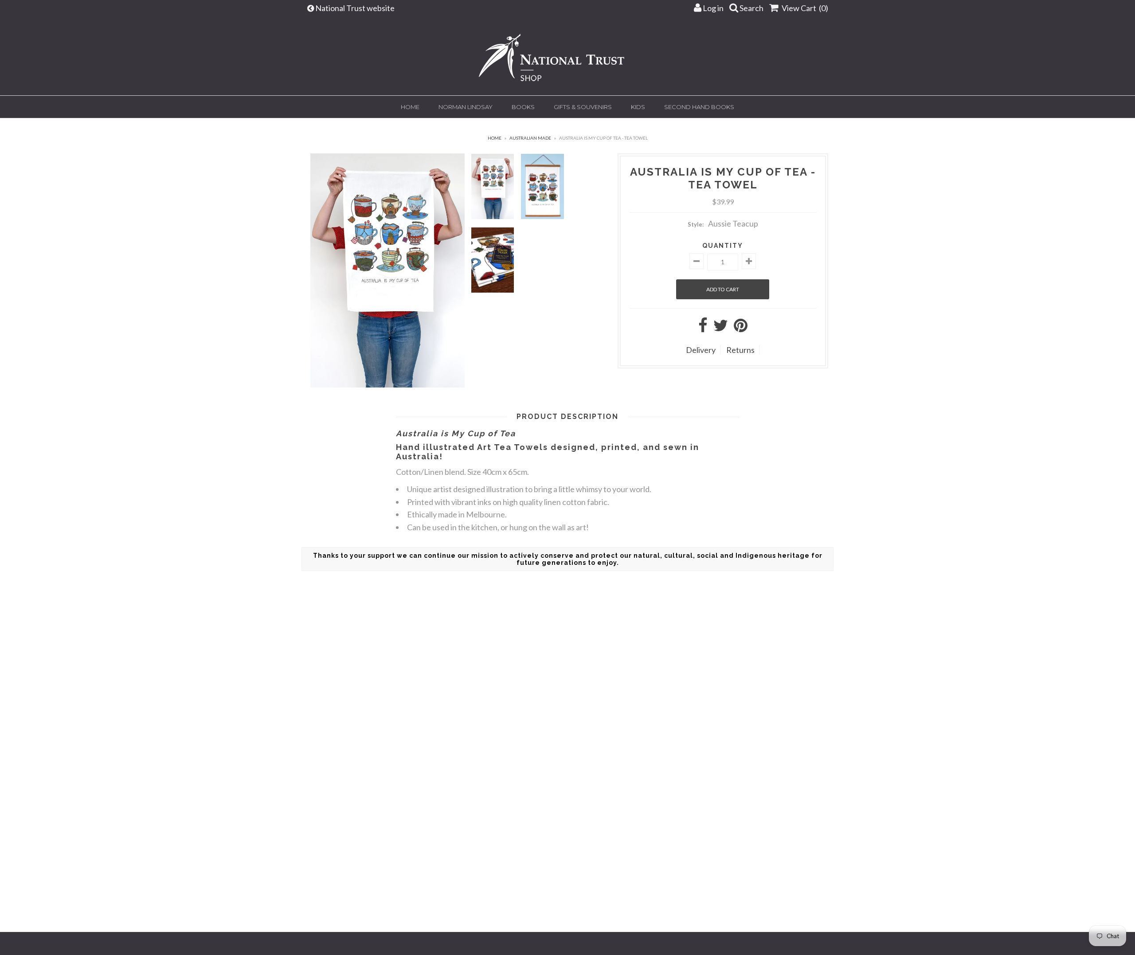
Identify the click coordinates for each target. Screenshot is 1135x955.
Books (523, 106)
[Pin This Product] (741, 328)
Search (750, 8)
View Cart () (804, 8)
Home (410, 106)
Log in (712, 8)
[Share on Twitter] (720, 328)
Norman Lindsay (465, 106)
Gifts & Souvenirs (583, 106)
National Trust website (355, 8)
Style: (696, 224)
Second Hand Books (699, 106)
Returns (740, 350)
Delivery (701, 350)
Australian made (530, 138)
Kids (638, 106)
